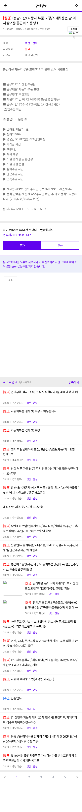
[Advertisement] (41, 330)
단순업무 (12, 698)
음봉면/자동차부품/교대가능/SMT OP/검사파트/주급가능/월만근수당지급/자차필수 (40, 547)
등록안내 (26, 382)
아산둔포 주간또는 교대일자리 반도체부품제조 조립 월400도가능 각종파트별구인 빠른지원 (39, 624)
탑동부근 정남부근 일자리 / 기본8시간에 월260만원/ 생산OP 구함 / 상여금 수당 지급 (40, 738)
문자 (22, 245)
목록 (10, 279)
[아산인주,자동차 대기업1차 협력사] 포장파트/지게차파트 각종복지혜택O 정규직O (40, 719)
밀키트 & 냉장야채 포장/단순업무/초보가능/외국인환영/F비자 (39, 451)
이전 (5, 777)
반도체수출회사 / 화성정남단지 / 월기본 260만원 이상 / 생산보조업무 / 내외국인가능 (40, 662)
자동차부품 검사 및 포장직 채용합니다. (30, 411)
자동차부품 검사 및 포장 (21, 430)
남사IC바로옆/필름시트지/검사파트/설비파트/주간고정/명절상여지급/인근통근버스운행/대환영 (40, 528)
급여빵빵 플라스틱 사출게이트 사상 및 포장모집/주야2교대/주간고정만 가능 (52, 585)
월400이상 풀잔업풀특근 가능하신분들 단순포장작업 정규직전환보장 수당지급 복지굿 (40, 758)
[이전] (5, 5)
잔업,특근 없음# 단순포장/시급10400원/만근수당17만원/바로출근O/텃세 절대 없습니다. (51, 605)
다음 (77, 777)
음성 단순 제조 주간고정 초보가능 (23, 507)
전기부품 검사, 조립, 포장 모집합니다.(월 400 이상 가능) (40, 392)
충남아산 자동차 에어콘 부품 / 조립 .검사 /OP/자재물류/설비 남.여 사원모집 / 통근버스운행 (41, 490)
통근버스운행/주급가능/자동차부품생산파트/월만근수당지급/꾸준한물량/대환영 (41, 566)
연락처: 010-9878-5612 (17, 235)
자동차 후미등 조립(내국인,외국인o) (28, 679)
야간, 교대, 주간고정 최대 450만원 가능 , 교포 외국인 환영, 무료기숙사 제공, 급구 (40, 643)
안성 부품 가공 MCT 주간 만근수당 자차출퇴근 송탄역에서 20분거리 (40, 470)
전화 (60, 245)
